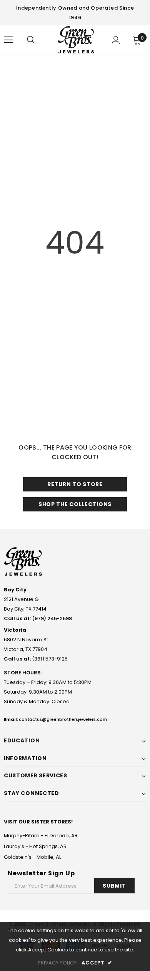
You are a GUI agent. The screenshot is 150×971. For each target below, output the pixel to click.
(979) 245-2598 (52, 618)
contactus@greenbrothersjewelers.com (63, 719)
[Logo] (76, 39)
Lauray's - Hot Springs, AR (35, 846)
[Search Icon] (31, 40)
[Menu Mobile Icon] (8, 40)
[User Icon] (116, 40)
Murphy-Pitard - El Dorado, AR (41, 835)
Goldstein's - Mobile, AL (32, 857)
